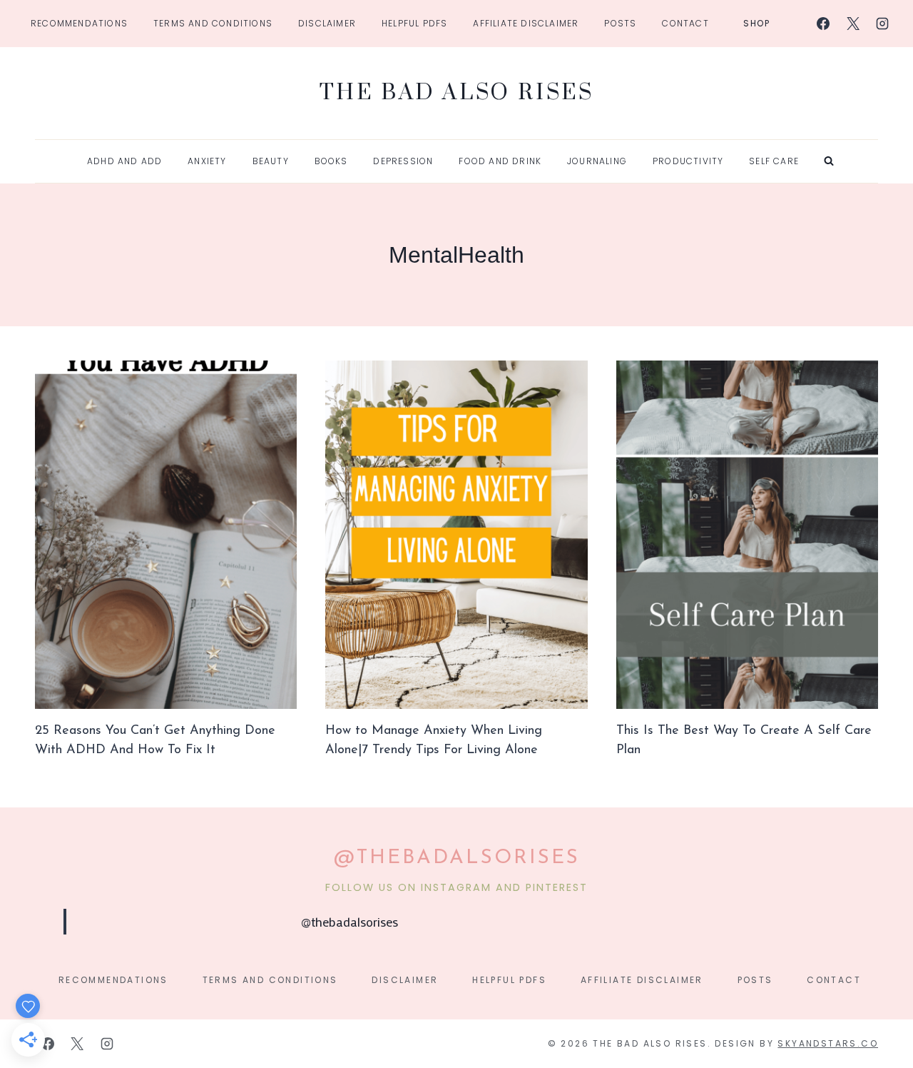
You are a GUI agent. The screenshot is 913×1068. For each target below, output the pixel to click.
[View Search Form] (829, 161)
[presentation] (166, 535)
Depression (403, 161)
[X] (853, 23)
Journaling (597, 161)
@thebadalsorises (349, 921)
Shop (756, 23)
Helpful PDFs (414, 23)
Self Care (774, 161)
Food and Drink (500, 161)
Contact (685, 23)
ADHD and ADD (124, 161)
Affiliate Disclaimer (525, 23)
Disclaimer (327, 23)
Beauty (271, 161)
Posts (620, 23)
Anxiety (207, 161)
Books (331, 161)
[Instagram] (882, 23)
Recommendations (79, 23)
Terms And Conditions (212, 23)
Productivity (688, 161)
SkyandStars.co (827, 1043)
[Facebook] (823, 23)
